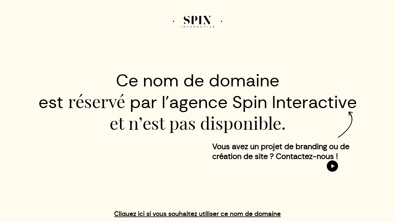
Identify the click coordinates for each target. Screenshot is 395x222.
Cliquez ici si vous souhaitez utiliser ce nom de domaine (197, 214)
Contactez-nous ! (307, 156)
